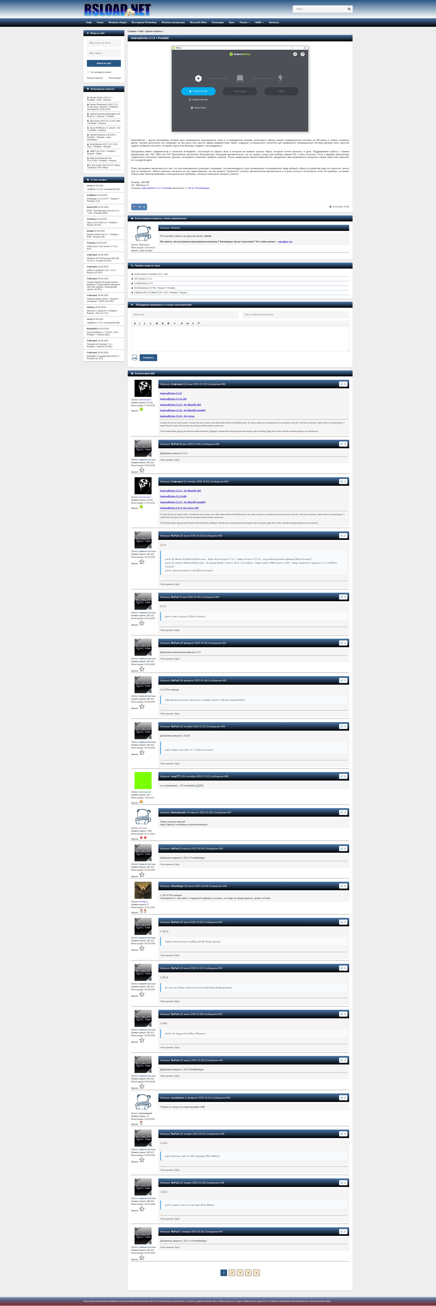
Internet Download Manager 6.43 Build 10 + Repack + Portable (103, 115)
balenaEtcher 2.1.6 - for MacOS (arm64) (182, 410)
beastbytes (177, 1097)
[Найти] (349, 9)
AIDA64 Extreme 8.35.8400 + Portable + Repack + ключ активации (102, 137)
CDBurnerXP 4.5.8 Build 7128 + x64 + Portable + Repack (160, 292)
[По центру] (163, 323)
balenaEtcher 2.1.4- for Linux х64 (179, 508)
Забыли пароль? (95, 78)
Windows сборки (117, 22)
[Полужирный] (134, 323)
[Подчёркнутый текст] (145, 323)
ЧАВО (258, 22)
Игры (232, 22)
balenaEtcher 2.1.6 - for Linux (177, 416)
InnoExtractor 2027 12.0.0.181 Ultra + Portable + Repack (102, 145)
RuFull (175, 444)
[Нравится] (144, 207)
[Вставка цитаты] (187, 323)
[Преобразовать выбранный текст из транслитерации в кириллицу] (193, 323)
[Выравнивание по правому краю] (168, 323)
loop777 (176, 776)
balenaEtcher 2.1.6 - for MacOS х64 (180, 404)
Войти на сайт (104, 63)
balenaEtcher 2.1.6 (171, 393)
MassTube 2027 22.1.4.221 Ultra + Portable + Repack (103, 122)
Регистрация (115, 78)
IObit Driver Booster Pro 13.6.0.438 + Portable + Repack (101, 159)
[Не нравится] (134, 207)
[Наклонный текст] (139, 323)
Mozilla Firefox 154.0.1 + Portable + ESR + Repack (100, 98)
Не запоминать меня (101, 72)
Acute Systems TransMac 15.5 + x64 (151, 274)
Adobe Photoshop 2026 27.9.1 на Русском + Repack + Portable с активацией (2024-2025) (103, 107)
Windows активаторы (173, 22)
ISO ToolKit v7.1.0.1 (143, 279)
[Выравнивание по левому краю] (157, 323)
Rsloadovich (178, 812)
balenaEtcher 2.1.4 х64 (173, 496)
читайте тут (285, 241)
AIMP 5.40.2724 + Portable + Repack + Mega (101, 152)
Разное (243, 22)
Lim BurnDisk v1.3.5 (143, 283)
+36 (139, 207)
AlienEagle (177, 886)
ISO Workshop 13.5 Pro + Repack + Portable (154, 288)
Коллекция (218, 22)
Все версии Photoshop (144, 22)
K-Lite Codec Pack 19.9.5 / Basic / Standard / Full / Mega (103, 166)
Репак (100, 22)
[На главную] (126, 9)
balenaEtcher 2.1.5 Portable (157, 188)
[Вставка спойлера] (199, 323)
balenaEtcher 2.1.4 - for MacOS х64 (180, 490)
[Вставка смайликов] (175, 323)
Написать (274, 22)
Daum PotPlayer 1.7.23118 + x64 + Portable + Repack (103, 129)
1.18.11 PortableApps (197, 188)
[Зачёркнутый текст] (150, 323)
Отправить (148, 357)
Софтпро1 (177, 384)
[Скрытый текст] (182, 323)
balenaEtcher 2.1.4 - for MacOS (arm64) (182, 502)
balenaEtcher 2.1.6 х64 (173, 399)
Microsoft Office (198, 22)
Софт (89, 22)
